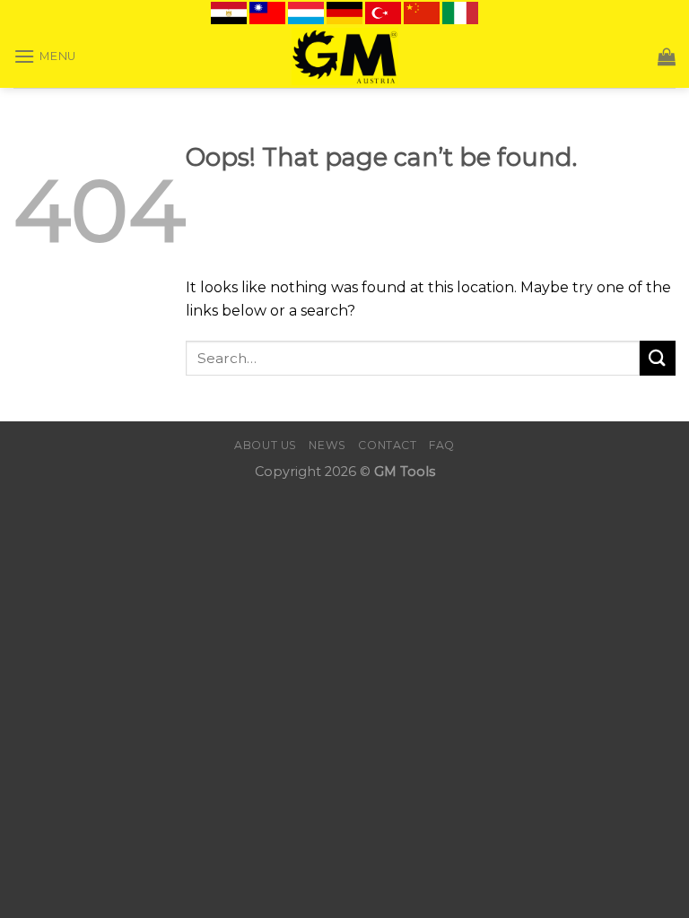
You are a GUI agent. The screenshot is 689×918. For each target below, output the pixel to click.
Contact (387, 445)
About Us (265, 445)
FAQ (442, 445)
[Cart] (667, 56)
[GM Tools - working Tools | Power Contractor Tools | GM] (344, 56)
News (327, 445)
